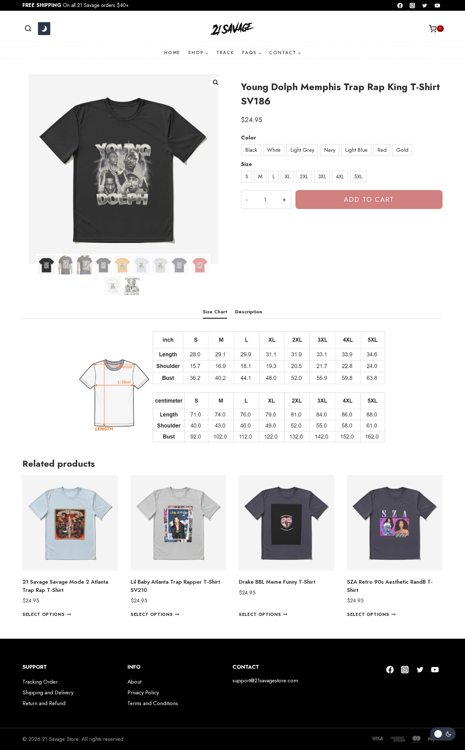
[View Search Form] (28, 28)
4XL (340, 176)
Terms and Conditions (152, 703)
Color (248, 137)
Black (251, 150)
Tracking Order (40, 681)
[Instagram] (412, 5)
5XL (358, 176)
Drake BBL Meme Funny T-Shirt (277, 582)
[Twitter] (424, 5)
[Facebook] (400, 5)
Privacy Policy (143, 692)
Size (246, 164)
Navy (329, 150)
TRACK (225, 52)
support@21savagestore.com (265, 680)
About (134, 681)
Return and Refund (43, 703)
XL (287, 176)
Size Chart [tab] (215, 311)
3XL (322, 176)
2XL (304, 176)
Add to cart (369, 199)
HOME (172, 52)
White (274, 150)
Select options (43, 614)
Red (382, 150)
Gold (402, 150)
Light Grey (302, 150)
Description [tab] (248, 311)
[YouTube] (437, 5)
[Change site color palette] (44, 28)
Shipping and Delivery (47, 692)
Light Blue (356, 150)
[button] (215, 82)
